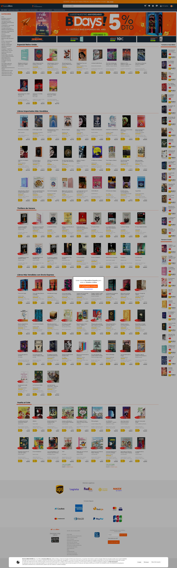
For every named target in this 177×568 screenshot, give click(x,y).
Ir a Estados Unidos (88, 286)
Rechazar (146, 562)
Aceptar (139, 562)
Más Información (156, 562)
